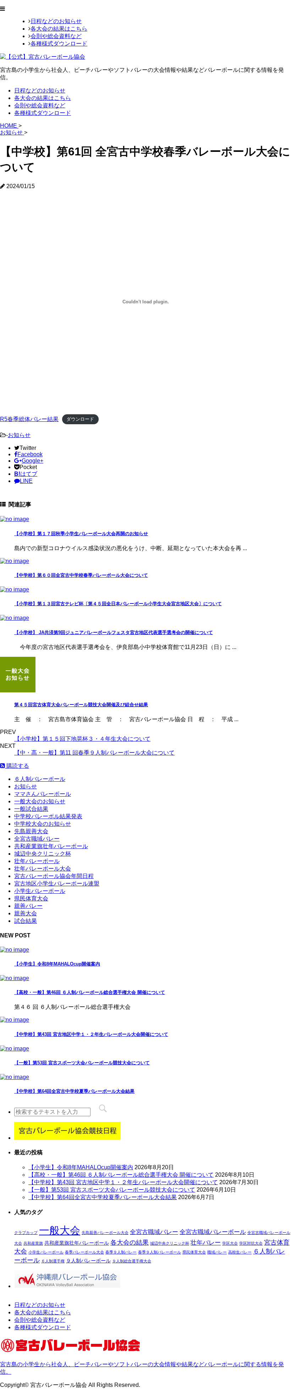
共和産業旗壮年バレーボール (51, 846)
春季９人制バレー (121, 1252)
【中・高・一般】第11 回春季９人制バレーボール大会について (94, 753)
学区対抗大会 (251, 1243)
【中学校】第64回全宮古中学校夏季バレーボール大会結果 (74, 1091)
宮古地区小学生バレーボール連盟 (56, 883)
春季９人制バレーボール (159, 1252)
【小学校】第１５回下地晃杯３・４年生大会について (82, 739)
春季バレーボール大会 (84, 1252)
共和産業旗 (33, 1243)
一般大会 (59, 1230)
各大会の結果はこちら (59, 29)
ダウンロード (80, 419)
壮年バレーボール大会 (42, 869)
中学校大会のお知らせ (42, 824)
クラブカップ (26, 1232)
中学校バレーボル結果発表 (48, 816)
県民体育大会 (31, 898)
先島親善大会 (31, 831)
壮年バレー (206, 1242)
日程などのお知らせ (56, 21)
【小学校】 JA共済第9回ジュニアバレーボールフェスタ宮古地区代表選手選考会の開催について (113, 632)
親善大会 (25, 913)
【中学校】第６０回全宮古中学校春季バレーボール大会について (81, 575)
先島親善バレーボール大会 (105, 1232)
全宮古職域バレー (37, 839)
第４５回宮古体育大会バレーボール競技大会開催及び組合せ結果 (81, 704)
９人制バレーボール (88, 1260)
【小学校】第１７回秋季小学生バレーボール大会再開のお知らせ (81, 533)
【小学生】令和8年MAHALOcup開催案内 (57, 964)
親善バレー (28, 906)
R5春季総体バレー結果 (29, 419)
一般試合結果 (31, 809)
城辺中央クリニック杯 (42, 854)
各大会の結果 (129, 1242)
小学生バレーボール (39, 891)
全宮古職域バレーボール (213, 1232)
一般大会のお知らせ (39, 801)
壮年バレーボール (37, 861)
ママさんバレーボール (42, 794)
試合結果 (25, 921)
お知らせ (19, 435)
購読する (17, 766)
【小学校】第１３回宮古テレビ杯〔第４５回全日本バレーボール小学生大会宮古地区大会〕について (118, 603)
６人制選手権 (53, 1261)
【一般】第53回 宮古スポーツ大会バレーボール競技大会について (82, 1062)
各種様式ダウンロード (59, 44)
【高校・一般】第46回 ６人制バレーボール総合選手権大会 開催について (89, 992)
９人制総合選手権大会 (131, 1261)
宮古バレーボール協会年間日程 (54, 876)
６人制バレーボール (39, 779)
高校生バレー (240, 1252)
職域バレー (217, 1252)
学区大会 (230, 1243)
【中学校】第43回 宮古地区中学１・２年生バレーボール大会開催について (91, 1034)
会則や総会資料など (56, 36)
